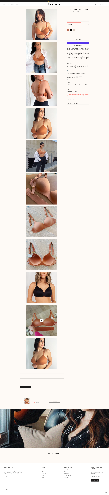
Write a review (26, 386)
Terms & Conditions (67, 475)
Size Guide (69, 24)
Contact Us (66, 469)
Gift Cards (66, 477)
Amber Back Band (36, 400)
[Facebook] (70, 99)
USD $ (96, 4)
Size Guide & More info (73, 103)
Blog (43, 477)
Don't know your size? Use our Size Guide (74, 22)
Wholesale (44, 479)
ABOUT (17, 4)
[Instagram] (9, 476)
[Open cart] (105, 4)
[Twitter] (6, 476)
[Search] (103, 4)
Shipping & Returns (67, 471)
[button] (69, 12)
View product (54, 401)
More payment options (78, 45)
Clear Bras (11, 4)
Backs (77, 76)
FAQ (43, 475)
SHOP (4, 4)
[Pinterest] (73, 99)
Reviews (43, 471)
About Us (43, 469)
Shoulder (80, 76)
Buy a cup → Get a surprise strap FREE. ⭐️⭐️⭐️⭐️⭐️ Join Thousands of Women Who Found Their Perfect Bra (54, 1)
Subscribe (95, 480)
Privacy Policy (66, 473)
